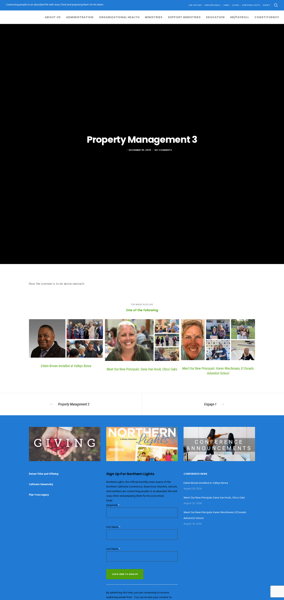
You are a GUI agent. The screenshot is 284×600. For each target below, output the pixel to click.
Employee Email (212, 5)
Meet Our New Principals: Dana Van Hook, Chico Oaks (214, 497)
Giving (235, 5)
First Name (113, 527)
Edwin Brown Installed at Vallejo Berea (206, 483)
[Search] (276, 5)
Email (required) (112, 502)
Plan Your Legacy (39, 494)
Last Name (113, 549)
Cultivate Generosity (41, 484)
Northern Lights (251, 5)
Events (266, 5)
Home (226, 5)
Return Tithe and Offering (43, 474)
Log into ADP (195, 5)
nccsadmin (119, 149)
